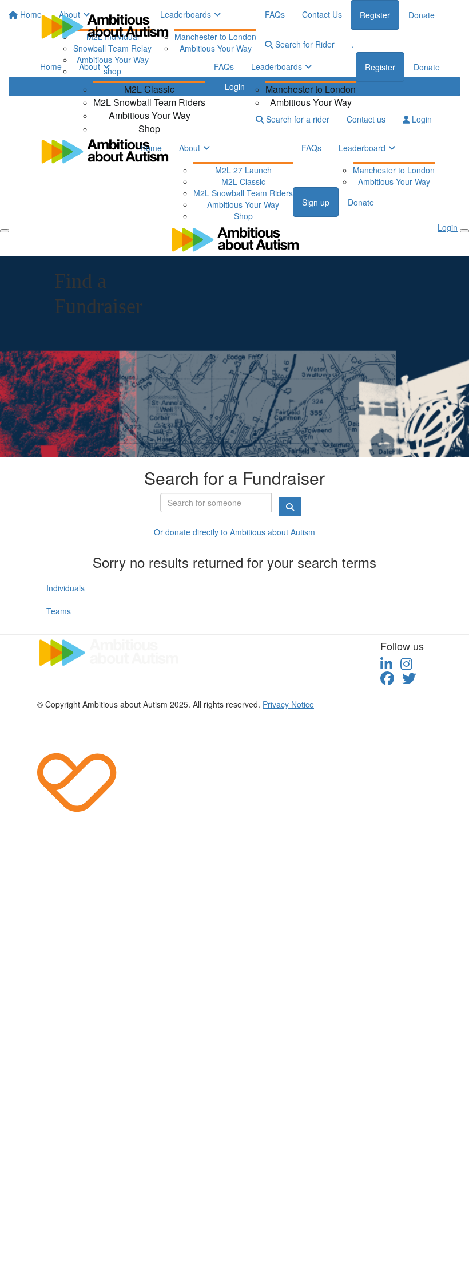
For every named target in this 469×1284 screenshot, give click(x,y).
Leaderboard (362, 147)
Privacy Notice (288, 704)
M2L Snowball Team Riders (149, 102)
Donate (427, 67)
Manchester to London (310, 89)
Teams (58, 611)
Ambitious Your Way (149, 115)
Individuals (65, 588)
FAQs (224, 66)
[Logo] (104, 26)
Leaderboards (276, 66)
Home (51, 66)
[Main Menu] (4, 230)
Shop (149, 128)
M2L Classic (149, 89)
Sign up (315, 202)
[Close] (464, 230)
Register (380, 67)
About (89, 66)
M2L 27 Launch (243, 170)
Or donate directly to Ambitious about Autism (234, 532)
